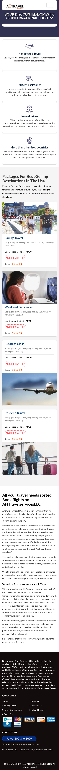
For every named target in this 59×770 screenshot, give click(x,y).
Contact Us (36, 705)
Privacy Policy (9, 705)
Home (6, 701)
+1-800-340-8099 (21, 738)
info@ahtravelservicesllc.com (22, 744)
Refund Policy (37, 710)
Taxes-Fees (8, 714)
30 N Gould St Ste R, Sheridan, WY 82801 (29, 749)
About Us (35, 701)
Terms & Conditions (12, 710)
